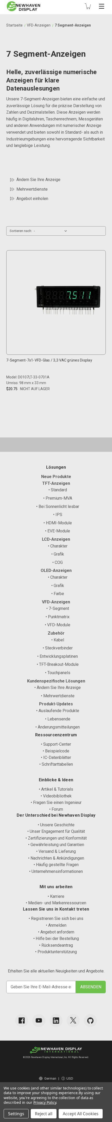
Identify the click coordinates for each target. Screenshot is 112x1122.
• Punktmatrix (58, 616)
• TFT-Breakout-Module (58, 664)
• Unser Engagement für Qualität (56, 831)
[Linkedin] (56, 1020)
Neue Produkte (56, 476)
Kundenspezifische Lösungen (56, 681)
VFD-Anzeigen (56, 601)
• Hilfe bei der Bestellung (56, 938)
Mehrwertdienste (32, 189)
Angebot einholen (32, 198)
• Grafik (57, 554)
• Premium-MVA (57, 498)
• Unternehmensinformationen (56, 871)
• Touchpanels (57, 672)
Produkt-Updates (56, 703)
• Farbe (57, 593)
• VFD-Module (57, 624)
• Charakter (57, 546)
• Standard (57, 489)
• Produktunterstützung (56, 951)
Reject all (43, 1114)
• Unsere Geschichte (56, 824)
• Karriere (56, 896)
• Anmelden (56, 925)
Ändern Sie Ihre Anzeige (38, 179)
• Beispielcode (56, 751)
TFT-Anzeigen (56, 483)
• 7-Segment (57, 608)
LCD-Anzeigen (56, 539)
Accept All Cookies (80, 1114)
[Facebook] (21, 1020)
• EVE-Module (57, 530)
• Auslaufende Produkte (57, 710)
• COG (57, 562)
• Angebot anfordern (56, 932)
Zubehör (56, 633)
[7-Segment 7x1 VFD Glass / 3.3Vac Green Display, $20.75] (67, 301)
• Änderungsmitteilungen (57, 727)
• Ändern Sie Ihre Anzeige (57, 687)
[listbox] (51, 231)
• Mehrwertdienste (57, 695)
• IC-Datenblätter (56, 757)
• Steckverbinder (58, 648)
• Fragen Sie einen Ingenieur (56, 802)
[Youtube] (38, 1020)
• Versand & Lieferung (56, 851)
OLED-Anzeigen (56, 570)
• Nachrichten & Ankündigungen (56, 858)
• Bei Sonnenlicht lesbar (57, 506)
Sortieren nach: (21, 231)
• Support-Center (56, 744)
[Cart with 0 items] (88, 6)
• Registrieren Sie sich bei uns (56, 918)
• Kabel (57, 639)
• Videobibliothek (56, 796)
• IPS (57, 514)
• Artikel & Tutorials (56, 789)
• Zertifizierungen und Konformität (56, 838)
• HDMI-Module (57, 522)
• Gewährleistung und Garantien (56, 844)
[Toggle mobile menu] (101, 6)
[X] (73, 1020)
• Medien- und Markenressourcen (56, 902)
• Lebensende (57, 719)
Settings (16, 1114)
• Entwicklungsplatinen (57, 656)
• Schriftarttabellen (56, 764)
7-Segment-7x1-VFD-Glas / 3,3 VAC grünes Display (49, 360)
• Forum (56, 809)
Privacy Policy (44, 1102)
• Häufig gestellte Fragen (56, 864)
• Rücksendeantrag (56, 945)
